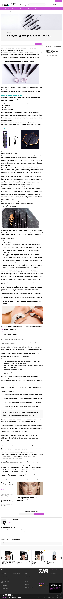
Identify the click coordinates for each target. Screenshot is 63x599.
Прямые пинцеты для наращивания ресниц (53, 46)
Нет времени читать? (38, 43)
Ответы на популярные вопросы (51, 55)
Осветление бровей (24, 529)
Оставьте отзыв (45, 585)
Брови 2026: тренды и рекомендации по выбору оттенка (7, 501)
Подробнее (18, 505)
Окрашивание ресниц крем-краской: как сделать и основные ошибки (29, 499)
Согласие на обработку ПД (29, 587)
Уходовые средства (24, 532)
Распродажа (3, 535)
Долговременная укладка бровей (47, 531)
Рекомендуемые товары (16, 573)
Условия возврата (27, 578)
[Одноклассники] (16, 479)
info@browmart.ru (54, 571)
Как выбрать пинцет (49, 50)
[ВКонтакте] (6, 479)
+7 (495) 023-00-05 (14, 3)
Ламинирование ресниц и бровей (6, 531)
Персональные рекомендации (25, 547)
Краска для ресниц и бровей (5, 529)
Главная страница (10, 522)
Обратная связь (5, 597)
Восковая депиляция (24, 531)
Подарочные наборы (4, 534)
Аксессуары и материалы (45, 534)
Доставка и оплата (28, 576)
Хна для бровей (44, 529)
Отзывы (26, 573)
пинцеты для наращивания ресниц (14, 55)
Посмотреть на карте (42, 583)
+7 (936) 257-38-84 (18, 597)
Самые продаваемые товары (38, 547)
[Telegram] (37, 479)
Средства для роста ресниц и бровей (6, 532)
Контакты (26, 581)
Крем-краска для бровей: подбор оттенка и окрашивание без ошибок (7, 483)
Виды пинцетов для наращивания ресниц (53, 45)
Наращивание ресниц (45, 532)
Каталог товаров (6, 8)
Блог (26, 579)
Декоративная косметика (25, 534)
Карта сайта (27, 584)
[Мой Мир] (27, 479)
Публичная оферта (27, 589)
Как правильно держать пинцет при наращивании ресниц (52, 52)
